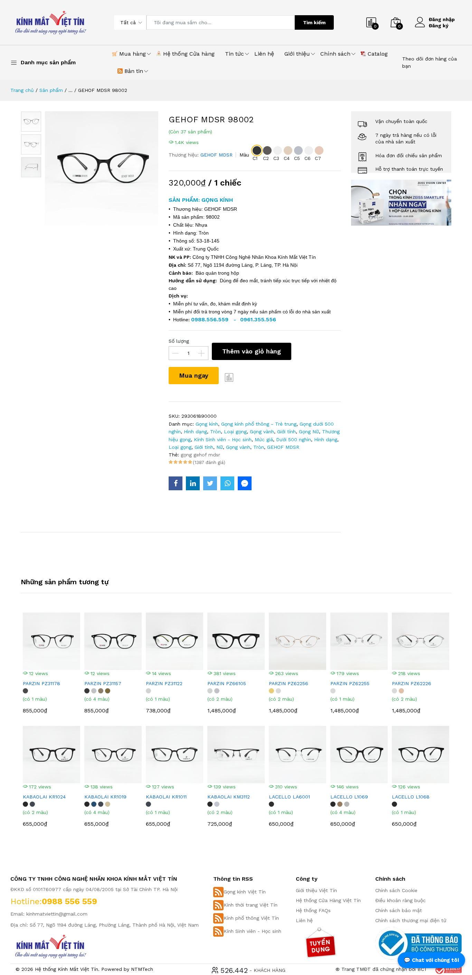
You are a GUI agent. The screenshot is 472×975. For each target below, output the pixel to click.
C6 (307, 158)
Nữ (219, 447)
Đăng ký (439, 25)
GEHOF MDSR (216, 155)
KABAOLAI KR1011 (166, 796)
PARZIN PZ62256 (288, 683)
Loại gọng (235, 431)
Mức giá (264, 439)
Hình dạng (195, 431)
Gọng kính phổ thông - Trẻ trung (258, 424)
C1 (255, 158)
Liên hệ (264, 53)
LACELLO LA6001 (289, 796)
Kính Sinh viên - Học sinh (223, 439)
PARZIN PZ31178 (41, 683)
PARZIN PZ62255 (349, 683)
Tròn (215, 431)
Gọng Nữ (309, 431)
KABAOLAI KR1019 (105, 796)
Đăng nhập (442, 19)
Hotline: (26, 901)
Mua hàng (131, 53)
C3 (276, 158)
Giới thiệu (297, 53)
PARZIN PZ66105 (226, 683)
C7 (318, 158)
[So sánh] (229, 377)
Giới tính (286, 431)
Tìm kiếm (314, 22)
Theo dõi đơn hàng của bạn (429, 62)
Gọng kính (207, 424)
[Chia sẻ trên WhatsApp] (227, 483)
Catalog (377, 53)
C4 (287, 158)
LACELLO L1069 (349, 796)
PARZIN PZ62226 (411, 683)
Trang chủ (22, 90)
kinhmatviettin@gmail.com (56, 914)
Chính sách (335, 53)
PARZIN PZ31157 (102, 683)
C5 (297, 158)
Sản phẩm (51, 90)
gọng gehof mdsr (200, 454)
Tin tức (234, 53)
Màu (244, 154)
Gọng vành (262, 431)
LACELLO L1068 (410, 796)
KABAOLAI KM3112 (228, 796)
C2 (266, 158)
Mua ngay (193, 375)
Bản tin (133, 71)
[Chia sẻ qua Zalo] (245, 483)
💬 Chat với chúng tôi (431, 960)
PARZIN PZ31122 (164, 683)
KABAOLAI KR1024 (44, 796)
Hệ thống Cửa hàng (188, 53)
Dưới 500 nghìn (293, 439)
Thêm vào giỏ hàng (251, 351)
